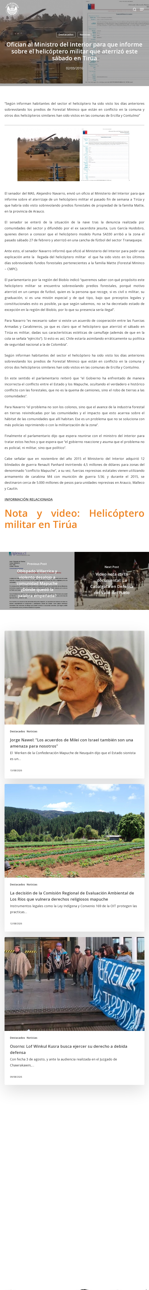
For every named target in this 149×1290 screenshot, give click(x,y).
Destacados (66, 34)
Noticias (85, 34)
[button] (142, 9)
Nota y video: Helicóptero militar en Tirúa (75, 518)
